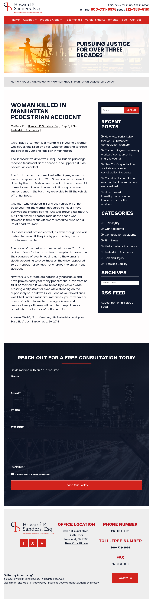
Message (17, 427)
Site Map (23, 582)
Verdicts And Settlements (101, 20)
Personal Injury (114, 258)
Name (15, 376)
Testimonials (73, 20)
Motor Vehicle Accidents (121, 246)
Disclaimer (18, 467)
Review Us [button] (125, 578)
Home (16, 20)
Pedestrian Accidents (25, 130)
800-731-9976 (104, 9)
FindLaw (94, 582)
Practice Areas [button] (49, 20)
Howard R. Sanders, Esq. (44, 126)
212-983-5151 (137, 9)
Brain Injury (112, 223)
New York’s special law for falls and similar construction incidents (118, 168)
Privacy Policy (38, 582)
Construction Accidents (120, 234)
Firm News (111, 240)
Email (16, 393)
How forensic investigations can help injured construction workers (116, 198)
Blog (124, 20)
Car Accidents (114, 229)
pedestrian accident (24, 167)
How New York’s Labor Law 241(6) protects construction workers (117, 140)
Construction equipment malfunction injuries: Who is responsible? (119, 182)
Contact (135, 20)
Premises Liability (116, 264)
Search (131, 110)
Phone (15, 410)
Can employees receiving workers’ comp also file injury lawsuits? (120, 154)
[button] (150, 581)
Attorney (28, 20)
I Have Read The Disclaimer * (33, 474)
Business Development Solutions (67, 582)
